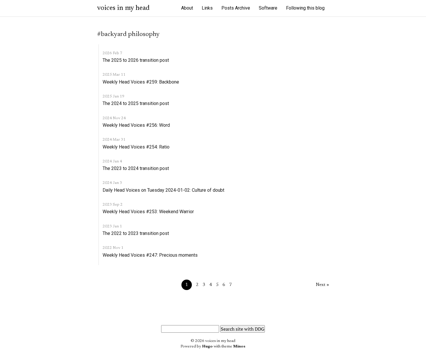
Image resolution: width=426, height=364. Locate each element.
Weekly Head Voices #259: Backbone (141, 82)
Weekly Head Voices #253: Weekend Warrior (148, 211)
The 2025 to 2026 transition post (136, 60)
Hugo (207, 347)
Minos (239, 347)
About (187, 8)
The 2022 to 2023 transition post (136, 233)
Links (207, 8)
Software (268, 8)
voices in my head (123, 8)
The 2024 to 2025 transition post (136, 103)
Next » (322, 284)
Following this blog (305, 8)
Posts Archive (235, 8)
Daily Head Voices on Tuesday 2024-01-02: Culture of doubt (163, 190)
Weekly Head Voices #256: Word (136, 125)
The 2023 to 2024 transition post (136, 168)
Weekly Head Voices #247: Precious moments (150, 255)
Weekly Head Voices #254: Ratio (136, 147)
